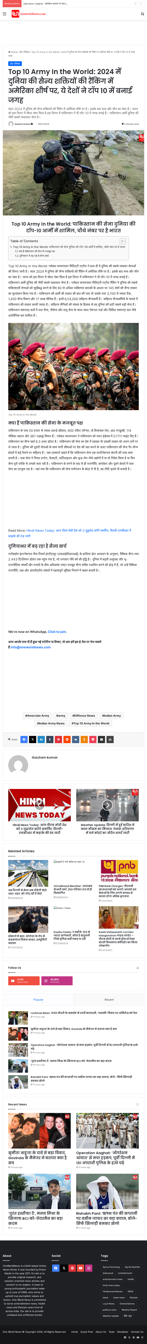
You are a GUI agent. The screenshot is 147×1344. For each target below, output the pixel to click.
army (61, 715)
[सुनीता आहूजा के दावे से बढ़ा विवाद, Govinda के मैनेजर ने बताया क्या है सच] (18, 1034)
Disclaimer (122, 1331)
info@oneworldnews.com (31, 647)
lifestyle (134, 1297)
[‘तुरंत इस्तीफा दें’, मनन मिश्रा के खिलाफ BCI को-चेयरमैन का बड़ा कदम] (18, 1066)
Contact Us (137, 1331)
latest (105, 1297)
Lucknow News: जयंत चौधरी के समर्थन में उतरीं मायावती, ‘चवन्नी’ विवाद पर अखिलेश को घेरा (84, 1013)
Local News (109, 1303)
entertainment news (113, 1279)
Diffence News (84, 715)
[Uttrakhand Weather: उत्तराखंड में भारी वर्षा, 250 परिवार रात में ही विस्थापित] (74, 871)
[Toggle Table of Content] (121, 241)
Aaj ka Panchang (111, 1267)
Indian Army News (52, 723)
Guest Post (86, 1331)
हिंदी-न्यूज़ (128, 1316)
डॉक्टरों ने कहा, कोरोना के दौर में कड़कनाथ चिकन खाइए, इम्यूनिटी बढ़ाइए (27, 939)
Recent (109, 999)
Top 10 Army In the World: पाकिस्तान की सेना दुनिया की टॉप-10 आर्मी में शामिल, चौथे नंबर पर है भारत (69, 247)
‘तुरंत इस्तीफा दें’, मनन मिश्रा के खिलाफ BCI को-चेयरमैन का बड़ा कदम (71, 1061)
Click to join (57, 632)
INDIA (130, 1291)
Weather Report (129, 1309)
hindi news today (111, 1285)
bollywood (108, 1273)
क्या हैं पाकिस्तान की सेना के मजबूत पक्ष (37, 251)
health (131, 1279)
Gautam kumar (22, 124)
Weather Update (111, 1316)
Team (112, 1331)
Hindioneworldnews (113, 1291)
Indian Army (112, 715)
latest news (119, 1297)
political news (110, 1309)
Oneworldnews (127, 1303)
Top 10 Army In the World (91, 723)
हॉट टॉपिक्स (24, 52)
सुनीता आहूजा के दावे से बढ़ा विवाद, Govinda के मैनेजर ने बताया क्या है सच (74, 1029)
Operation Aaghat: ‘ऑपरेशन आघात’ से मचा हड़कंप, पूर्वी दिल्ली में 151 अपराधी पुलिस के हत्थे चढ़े (66, 3)
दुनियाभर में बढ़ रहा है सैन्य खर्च (34, 255)
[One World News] (29, 14)
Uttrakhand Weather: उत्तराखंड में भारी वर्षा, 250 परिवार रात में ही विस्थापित (73, 889)
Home (14, 52)
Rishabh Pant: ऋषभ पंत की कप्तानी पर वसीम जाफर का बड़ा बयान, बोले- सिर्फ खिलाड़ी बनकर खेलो (106, 1218)
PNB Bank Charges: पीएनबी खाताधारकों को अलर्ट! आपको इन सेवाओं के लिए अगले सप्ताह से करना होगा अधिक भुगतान (117, 891)
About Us (101, 1331)
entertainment (125, 1273)
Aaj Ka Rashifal (132, 1267)
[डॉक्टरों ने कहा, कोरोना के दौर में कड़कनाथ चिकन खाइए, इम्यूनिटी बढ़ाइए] (28, 919)
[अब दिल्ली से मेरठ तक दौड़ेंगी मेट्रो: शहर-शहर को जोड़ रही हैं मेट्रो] (28, 873)
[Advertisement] (68, 32)
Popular (38, 999)
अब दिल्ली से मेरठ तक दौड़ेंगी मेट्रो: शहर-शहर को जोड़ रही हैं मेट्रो (27, 891)
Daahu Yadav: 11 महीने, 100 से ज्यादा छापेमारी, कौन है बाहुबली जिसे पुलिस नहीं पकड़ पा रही (72, 935)
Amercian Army (38, 715)
